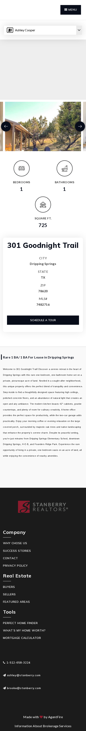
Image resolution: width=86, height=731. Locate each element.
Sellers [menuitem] (9, 594)
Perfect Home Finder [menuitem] (20, 623)
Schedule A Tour (43, 320)
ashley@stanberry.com (24, 675)
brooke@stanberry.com (24, 688)
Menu (72, 9)
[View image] (43, 126)
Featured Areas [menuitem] (16, 602)
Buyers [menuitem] (9, 587)
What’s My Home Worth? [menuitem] (24, 630)
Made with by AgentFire (43, 717)
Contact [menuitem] (10, 558)
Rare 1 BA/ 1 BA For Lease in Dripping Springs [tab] (38, 357)
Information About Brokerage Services (43, 726)
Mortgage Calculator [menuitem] (22, 638)
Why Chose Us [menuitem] (15, 543)
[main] (43, 254)
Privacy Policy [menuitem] (15, 565)
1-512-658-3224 (17, 662)
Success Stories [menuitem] (17, 551)
